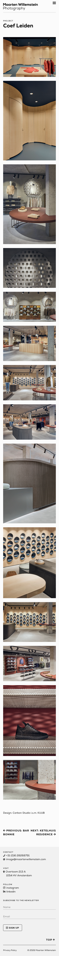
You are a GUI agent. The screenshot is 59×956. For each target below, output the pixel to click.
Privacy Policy (10, 951)
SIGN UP (13, 928)
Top (49, 940)
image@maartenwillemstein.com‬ (26, 859)
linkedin (10, 892)
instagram (12, 888)
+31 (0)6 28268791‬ (18, 856)
